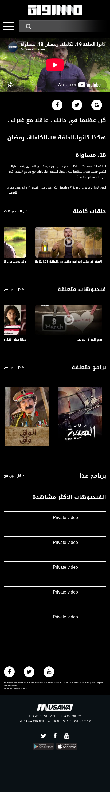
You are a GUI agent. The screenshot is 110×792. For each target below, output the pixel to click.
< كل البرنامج (14, 289)
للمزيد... (12, 192)
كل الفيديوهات (16, 211)
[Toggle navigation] (8, 26)
